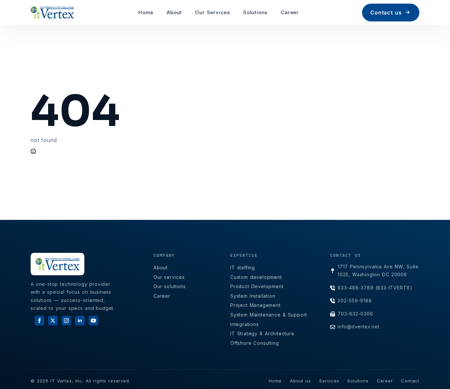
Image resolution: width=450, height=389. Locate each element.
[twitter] (53, 320)
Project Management (255, 305)
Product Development (257, 286)
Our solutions (170, 286)
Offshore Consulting (254, 343)
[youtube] (93, 320)
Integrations (244, 324)
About (174, 12)
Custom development (256, 277)
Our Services (212, 12)
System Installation (252, 296)
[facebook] (39, 320)
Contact (410, 380)
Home (146, 12)
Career (290, 12)
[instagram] (66, 320)
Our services (169, 277)
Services (329, 380)
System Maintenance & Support (268, 314)
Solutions (255, 12)
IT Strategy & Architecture (262, 333)
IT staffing (242, 267)
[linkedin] (80, 320)
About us (300, 380)
